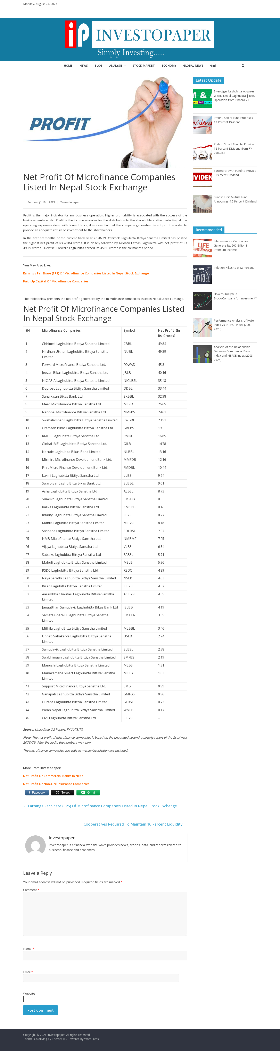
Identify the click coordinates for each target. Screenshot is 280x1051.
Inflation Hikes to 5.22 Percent (234, 268)
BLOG (98, 65)
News (84, 65)
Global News (193, 65)
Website (29, 993)
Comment (31, 890)
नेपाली (213, 65)
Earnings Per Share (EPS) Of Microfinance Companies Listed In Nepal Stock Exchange (100, 805)
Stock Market (143, 65)
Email (28, 972)
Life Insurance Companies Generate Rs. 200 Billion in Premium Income (231, 245)
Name (28, 948)
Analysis (115, 65)
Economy (169, 65)
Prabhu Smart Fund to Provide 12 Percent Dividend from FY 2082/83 (234, 148)
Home (68, 65)
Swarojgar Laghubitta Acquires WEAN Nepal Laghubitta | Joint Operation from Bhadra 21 (234, 95)
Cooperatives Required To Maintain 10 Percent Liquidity (135, 824)
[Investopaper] (140, 20)
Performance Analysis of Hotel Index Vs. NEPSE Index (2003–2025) (234, 324)
